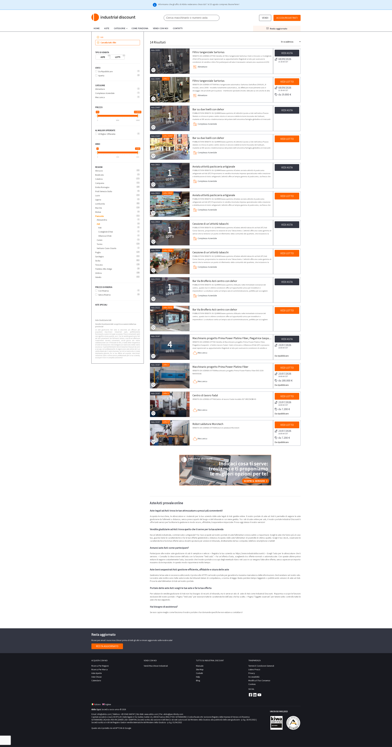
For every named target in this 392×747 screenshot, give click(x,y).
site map (200, 669)
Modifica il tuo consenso (259, 680)
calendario (96, 680)
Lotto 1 (166, 78)
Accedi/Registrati (287, 17)
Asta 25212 (155, 279)
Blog (198, 680)
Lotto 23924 (167, 250)
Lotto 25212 (167, 307)
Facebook (250, 695)
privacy (251, 673)
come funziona (140, 28)
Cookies (252, 684)
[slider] (97, 115)
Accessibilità (253, 676)
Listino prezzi (254, 669)
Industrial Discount (113, 17)
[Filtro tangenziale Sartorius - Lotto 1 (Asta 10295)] (170, 89)
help (198, 676)
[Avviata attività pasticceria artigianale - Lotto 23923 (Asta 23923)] (170, 204)
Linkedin (255, 695)
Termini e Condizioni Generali (261, 665)
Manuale (199, 665)
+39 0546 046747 (128, 714)
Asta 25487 (155, 107)
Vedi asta (287, 53)
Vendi (265, 17)
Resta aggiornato (107, 646)
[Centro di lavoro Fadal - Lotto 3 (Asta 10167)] (170, 404)
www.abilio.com (151, 714)
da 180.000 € (285, 380)
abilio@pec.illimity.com (173, 714)
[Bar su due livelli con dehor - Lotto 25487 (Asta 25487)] (170, 147)
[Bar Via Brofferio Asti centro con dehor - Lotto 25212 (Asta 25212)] (170, 318)
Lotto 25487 (168, 136)
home (97, 28)
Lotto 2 (166, 364)
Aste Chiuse (96, 676)
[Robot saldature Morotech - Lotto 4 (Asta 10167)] (170, 433)
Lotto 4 (166, 422)
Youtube (259, 695)
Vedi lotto (287, 81)
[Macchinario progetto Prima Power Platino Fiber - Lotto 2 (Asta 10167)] (170, 375)
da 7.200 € (284, 409)
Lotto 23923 (167, 193)
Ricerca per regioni (100, 665)
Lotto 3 (166, 393)
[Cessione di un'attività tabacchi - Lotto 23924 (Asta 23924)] (170, 261)
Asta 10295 (155, 50)
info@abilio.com (104, 714)
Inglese (108, 704)
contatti (178, 28)
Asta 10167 (155, 336)
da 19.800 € (284, 94)
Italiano (97, 704)
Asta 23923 (155, 164)
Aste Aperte (96, 673)
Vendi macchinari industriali (156, 665)
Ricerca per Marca (99, 669)
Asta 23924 (155, 222)
